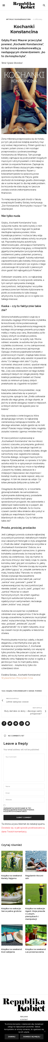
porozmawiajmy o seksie (23, 691)
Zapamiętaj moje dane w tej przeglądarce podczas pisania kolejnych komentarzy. (18, 809)
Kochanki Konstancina (24, 29)
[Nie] (44, 1031)
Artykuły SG (11, 19)
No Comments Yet (16, 736)
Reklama (24, 1017)
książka (9, 691)
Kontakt (24, 1020)
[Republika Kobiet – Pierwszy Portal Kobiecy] (24, 5)
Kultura (27, 19)
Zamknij (11, 1037)
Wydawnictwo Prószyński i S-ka (17, 678)
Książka (20, 19)
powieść (38, 691)
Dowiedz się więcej (31, 1037)
